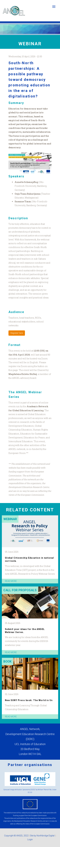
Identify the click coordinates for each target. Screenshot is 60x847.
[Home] (14, 10)
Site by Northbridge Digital (42, 835)
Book (7, 661)
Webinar (10, 519)
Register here (16, 333)
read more (11, 581)
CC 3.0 (30, 792)
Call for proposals (20, 590)
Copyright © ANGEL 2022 (16, 835)
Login (30, 839)
